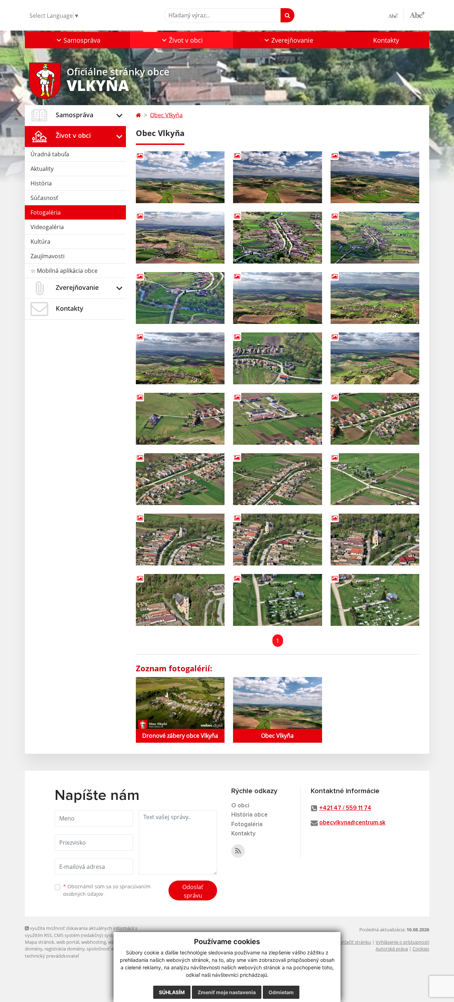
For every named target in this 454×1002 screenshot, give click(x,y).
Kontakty (386, 40)
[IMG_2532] (277, 238)
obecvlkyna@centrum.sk (352, 823)
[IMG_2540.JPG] (180, 419)
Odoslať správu (192, 891)
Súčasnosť (44, 198)
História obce (249, 815)
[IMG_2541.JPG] (277, 419)
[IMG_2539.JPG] (375, 358)
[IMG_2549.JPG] (180, 600)
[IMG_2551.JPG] (375, 600)
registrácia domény (64, 949)
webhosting (93, 942)
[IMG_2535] (277, 298)
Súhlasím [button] (172, 992)
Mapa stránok (39, 942)
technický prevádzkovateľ (52, 956)
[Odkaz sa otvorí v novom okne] (238, 851)
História (41, 183)
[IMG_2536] (375, 298)
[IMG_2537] (180, 358)
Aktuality (42, 169)
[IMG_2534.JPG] (180, 298)
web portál (67, 942)
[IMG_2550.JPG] (277, 600)
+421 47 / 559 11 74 (345, 808)
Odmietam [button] (281, 992)
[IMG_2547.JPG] (277, 539)
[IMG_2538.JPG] (277, 358)
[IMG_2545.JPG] (375, 479)
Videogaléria (47, 227)
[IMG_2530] (375, 177)
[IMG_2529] (277, 177)
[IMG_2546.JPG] (180, 539)
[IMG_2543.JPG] (180, 479)
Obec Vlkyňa (166, 115)
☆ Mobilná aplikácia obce (64, 271)
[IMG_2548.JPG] (375, 539)
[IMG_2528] (180, 177)
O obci (240, 806)
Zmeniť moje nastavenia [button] (227, 992)
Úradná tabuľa (50, 154)
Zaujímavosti (48, 256)
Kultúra (40, 241)
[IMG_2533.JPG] (375, 238)
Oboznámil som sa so (106, 890)
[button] (77, 40)
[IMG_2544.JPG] (277, 479)
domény (33, 949)
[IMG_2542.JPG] (375, 419)
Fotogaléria (46, 212)
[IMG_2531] (180, 238)
